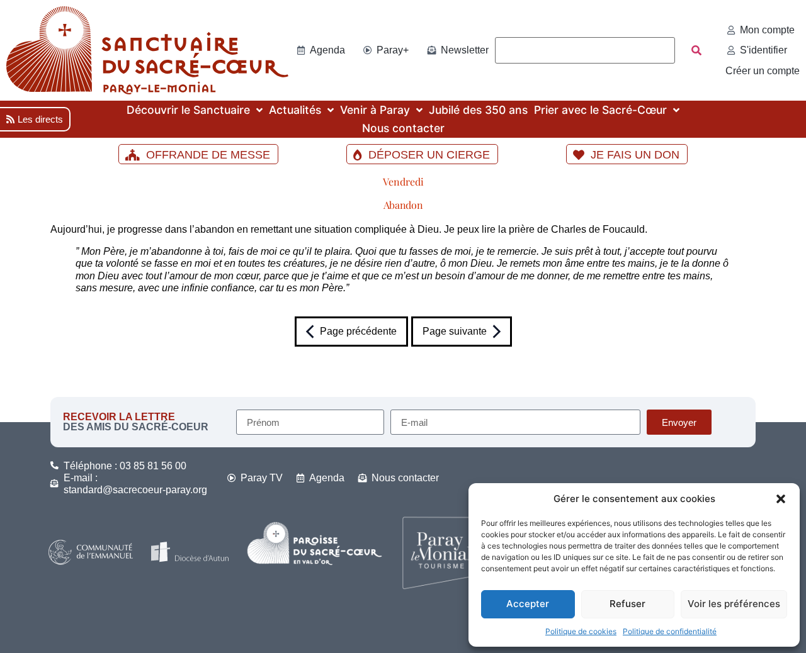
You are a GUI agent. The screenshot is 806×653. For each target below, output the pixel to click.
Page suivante (455, 331)
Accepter (527, 604)
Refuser (627, 604)
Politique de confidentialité (670, 631)
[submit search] (696, 50)
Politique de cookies (580, 631)
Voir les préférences (734, 604)
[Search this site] (585, 50)
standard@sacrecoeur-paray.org (135, 489)
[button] (781, 499)
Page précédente (358, 331)
